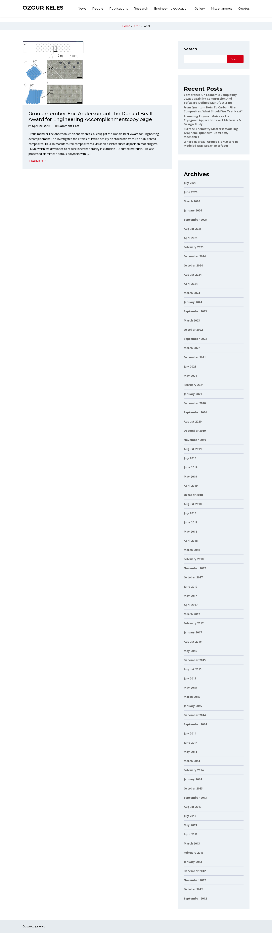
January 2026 (193, 210)
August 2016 (193, 641)
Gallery (200, 8)
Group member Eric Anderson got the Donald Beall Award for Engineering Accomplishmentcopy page (90, 116)
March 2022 (192, 348)
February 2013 (194, 852)
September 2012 (195, 898)
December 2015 (195, 660)
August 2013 (193, 807)
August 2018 (193, 504)
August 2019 (193, 449)
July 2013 (190, 816)
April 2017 (191, 605)
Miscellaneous (221, 8)
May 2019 (190, 476)
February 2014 (194, 770)
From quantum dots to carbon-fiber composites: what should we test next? (213, 109)
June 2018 (190, 522)
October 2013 (193, 788)
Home (126, 26)
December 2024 (195, 256)
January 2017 (193, 632)
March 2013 (192, 843)
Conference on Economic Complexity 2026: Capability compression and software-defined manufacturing (210, 98)
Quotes (243, 8)
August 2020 (193, 421)
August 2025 (193, 229)
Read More (36, 160)
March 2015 (192, 697)
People (97, 8)
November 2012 (195, 880)
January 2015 (193, 706)
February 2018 (194, 559)
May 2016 (190, 651)
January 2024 (193, 302)
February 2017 (194, 623)
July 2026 (190, 183)
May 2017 (190, 596)
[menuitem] (82, 9)
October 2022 (193, 329)
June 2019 (190, 467)
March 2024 (192, 293)
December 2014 (195, 715)
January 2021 (193, 394)
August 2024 (193, 274)
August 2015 (193, 669)
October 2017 (193, 577)
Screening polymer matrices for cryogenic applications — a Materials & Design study (212, 120)
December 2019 (195, 431)
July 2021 (190, 366)
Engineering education (171, 8)
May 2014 (190, 752)
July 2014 (190, 733)
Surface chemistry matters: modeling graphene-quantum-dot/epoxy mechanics (211, 133)
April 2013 (191, 834)
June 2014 (190, 742)
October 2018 (193, 495)
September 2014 (195, 724)
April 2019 (191, 486)
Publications (118, 8)
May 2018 (190, 531)
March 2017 (192, 614)
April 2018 (191, 541)
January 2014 (193, 779)
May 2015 (190, 687)
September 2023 (195, 311)
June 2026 (190, 192)
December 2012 (195, 871)
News (82, 8)
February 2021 (194, 385)
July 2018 (190, 513)
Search (190, 49)
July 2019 (190, 458)
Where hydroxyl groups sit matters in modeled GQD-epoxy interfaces (211, 143)
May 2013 (190, 825)
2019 (137, 26)
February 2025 (194, 247)
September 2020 (195, 412)
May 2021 (190, 376)
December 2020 (195, 403)
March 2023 (192, 320)
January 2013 (193, 862)
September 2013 (195, 797)
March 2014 (192, 761)
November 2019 (195, 440)
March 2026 (192, 201)
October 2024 (193, 265)
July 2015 (190, 678)
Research (141, 8)
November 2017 (195, 568)
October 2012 (193, 889)
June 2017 (190, 586)
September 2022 (195, 339)
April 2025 (191, 238)
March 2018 (192, 550)
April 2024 (191, 284)
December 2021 (195, 357)
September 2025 (195, 219)
